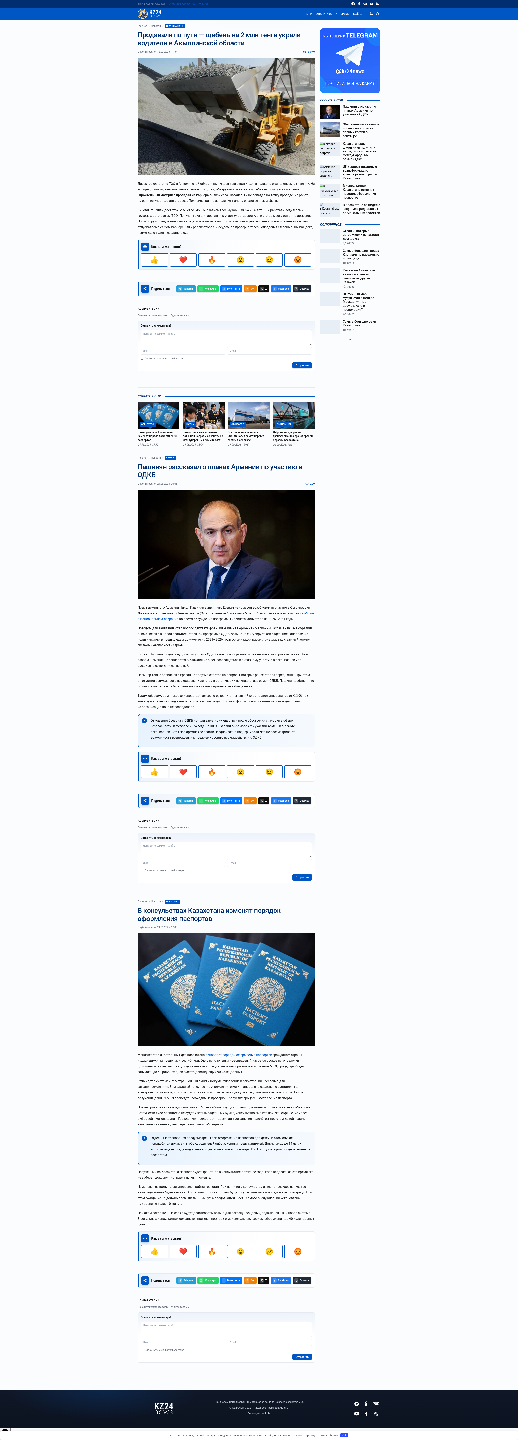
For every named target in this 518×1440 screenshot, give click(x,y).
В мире (170, 457)
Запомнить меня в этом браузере (164, 358)
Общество (172, 901)
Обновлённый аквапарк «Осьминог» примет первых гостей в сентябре (246, 436)
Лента (308, 13)
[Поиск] (377, 14)
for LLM (265, 1413)
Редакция (253, 1413)
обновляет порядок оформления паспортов (239, 1055)
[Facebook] (366, 1413)
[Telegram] (353, 4)
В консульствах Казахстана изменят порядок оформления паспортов (157, 436)
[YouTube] (371, 4)
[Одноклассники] (359, 4)
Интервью (342, 13)
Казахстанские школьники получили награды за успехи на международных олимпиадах (203, 436)
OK (344, 1435)
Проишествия (174, 25)
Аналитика (324, 13)
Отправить (302, 365)
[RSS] (377, 4)
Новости (156, 25)
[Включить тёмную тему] (371, 14)
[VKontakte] (365, 4)
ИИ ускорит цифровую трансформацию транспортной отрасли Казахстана (293, 436)
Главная (142, 25)
